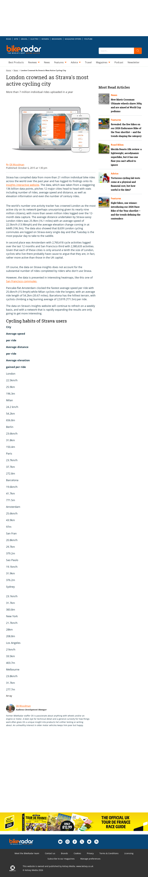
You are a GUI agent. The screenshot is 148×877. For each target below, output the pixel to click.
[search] (138, 51)
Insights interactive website (22, 185)
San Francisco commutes (21, 281)
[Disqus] (54, 772)
